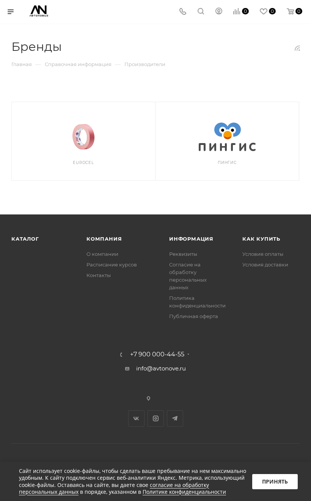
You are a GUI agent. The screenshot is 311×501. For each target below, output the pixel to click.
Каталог (25, 239)
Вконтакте (136, 418)
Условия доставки (265, 265)
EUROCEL (83, 162)
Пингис (227, 162)
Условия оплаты (262, 254)
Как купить (261, 239)
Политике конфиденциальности (184, 491)
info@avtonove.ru (161, 368)
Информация (191, 239)
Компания (104, 239)
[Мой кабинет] (218, 12)
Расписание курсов (111, 265)
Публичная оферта (193, 316)
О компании (102, 254)
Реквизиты (183, 254)
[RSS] (297, 48)
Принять (275, 481)
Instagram (156, 418)
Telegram (175, 418)
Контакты (98, 275)
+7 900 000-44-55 (157, 354)
